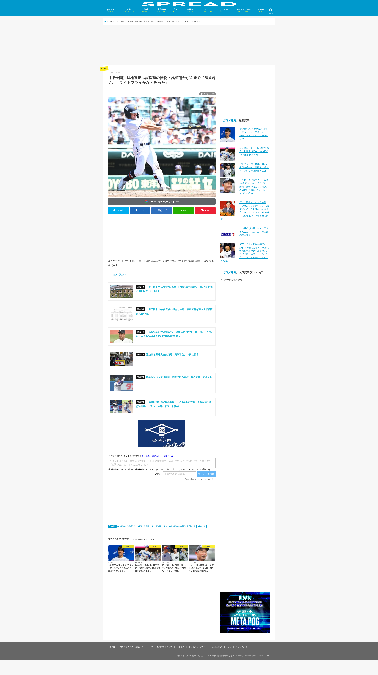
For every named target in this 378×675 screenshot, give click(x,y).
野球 (146, 10)
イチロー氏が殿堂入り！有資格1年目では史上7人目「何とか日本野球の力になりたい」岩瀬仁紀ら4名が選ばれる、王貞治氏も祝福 (254, 186)
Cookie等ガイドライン (221, 647)
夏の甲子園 (144, 526)
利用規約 (180, 647)
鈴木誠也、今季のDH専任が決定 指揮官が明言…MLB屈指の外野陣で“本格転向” (254, 151)
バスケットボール (242, 10)
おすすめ (111, 10)
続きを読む (118, 274)
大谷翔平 (161, 10)
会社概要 (112, 647)
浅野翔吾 (157, 526)
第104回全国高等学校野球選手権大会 (180, 526)
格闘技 (189, 10)
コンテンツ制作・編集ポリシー (133, 647)
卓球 (207, 10)
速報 (113, 526)
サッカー (224, 10)
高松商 (203, 526)
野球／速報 (229, 120)
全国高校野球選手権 (127, 526)
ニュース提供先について (161, 647)
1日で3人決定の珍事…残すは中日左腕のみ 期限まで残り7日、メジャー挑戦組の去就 (254, 167)
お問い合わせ (241, 647)
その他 (261, 10)
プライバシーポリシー (198, 647)
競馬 (128, 10)
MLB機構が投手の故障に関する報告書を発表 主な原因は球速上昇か (253, 231)
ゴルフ (176, 10)
